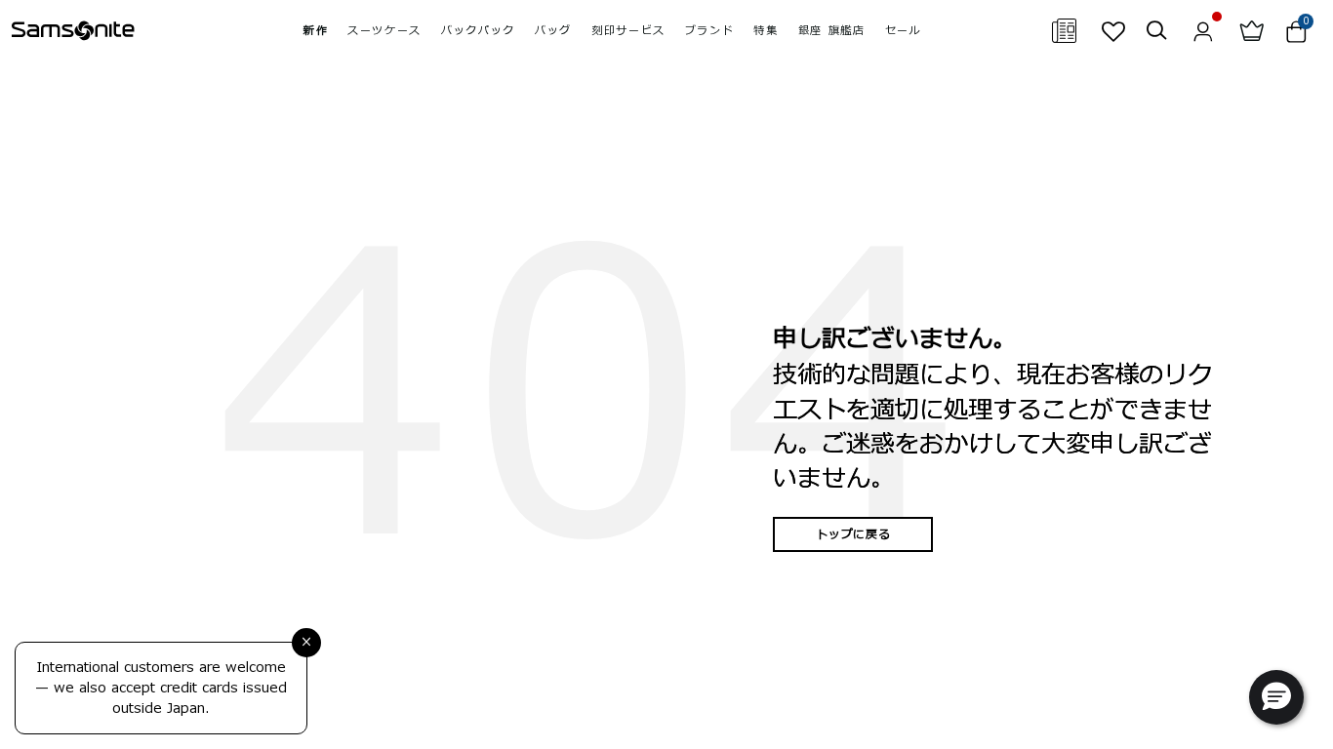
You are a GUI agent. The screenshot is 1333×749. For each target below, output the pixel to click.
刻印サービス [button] (628, 30)
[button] (1276, 697)
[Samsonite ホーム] (73, 31)
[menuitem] (316, 30)
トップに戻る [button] (853, 534)
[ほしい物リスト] (1113, 31)
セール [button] (903, 30)
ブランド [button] (710, 30)
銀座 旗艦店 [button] (832, 30)
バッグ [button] (553, 30)
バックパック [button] (478, 30)
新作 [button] (315, 30)
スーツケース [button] (384, 30)
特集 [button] (765, 30)
